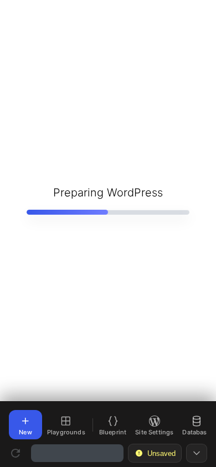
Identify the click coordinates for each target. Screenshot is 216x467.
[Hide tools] (197, 453)
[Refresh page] (15, 453)
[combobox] (77, 453)
